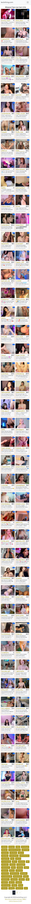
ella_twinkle (20, 76)
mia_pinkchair (20, 727)
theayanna (5, 299)
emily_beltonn (5, 727)
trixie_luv (19, 634)
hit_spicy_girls (20, 745)
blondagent (20, 429)
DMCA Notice (13, 901)
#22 (28, 861)
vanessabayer (20, 485)
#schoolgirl (25, 849)
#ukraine (4, 888)
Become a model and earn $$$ (15, 899)
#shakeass (14, 879)
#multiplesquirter (6, 876)
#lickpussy (19, 870)
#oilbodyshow (14, 855)
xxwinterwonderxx (20, 708)
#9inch (14, 861)
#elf (28, 879)
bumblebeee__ (5, 634)
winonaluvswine (5, 838)
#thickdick (5, 864)
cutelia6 (18, 281)
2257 (20, 901)
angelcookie (5, 169)
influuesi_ (4, 615)
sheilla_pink (5, 95)
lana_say (4, 336)
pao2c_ (3, 318)
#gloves (21, 852)
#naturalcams (5, 867)
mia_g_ (3, 355)
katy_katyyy (5, 597)
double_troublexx (5, 801)
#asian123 (4, 882)
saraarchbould (20, 467)
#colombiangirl (6, 861)
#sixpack (18, 882)
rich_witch (19, 838)
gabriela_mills (20, 541)
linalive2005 (5, 39)
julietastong (20, 374)
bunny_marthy (5, 20)
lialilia (3, 429)
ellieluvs (4, 151)
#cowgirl (11, 847)
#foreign (4, 849)
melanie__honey (20, 448)
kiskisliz (18, 652)
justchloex (4, 374)
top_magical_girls (5, 708)
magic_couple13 (20, 113)
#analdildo (24, 873)
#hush (20, 885)
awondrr (19, 95)
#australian (5, 852)
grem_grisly (20, 615)
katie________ (20, 151)
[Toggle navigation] (27, 2)
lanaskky (19, 578)
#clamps (11, 888)
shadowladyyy (5, 76)
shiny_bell (4, 690)
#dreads (12, 864)
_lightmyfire (20, 671)
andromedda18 (20, 820)
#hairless (20, 867)
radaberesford (20, 411)
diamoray (4, 764)
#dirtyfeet (21, 861)
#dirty (13, 867)
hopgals (4, 132)
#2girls (26, 867)
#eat (12, 858)
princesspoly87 (5, 578)
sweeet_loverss (20, 504)
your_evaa (19, 336)
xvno (17, 801)
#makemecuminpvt (14, 849)
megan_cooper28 (5, 560)
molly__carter (20, 783)
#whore (18, 858)
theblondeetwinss (5, 206)
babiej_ (3, 188)
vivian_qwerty (5, 58)
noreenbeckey (5, 113)
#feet (17, 847)
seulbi (18, 206)
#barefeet (5, 855)
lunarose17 (19, 244)
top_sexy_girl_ (5, 671)
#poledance (5, 879)
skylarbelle (5, 244)
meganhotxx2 (5, 467)
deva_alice (19, 20)
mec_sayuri (5, 411)
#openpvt (5, 870)
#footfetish (13, 852)
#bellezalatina (17, 876)
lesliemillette (20, 392)
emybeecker (5, 783)
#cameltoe (5, 873)
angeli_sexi (19, 597)
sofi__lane (4, 820)
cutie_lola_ (19, 690)
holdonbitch (5, 225)
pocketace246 (20, 318)
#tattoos (21, 879)
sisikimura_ (19, 522)
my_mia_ (19, 58)
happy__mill (20, 262)
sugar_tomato (20, 355)
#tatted (14, 885)
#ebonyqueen (6, 885)
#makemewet (14, 873)
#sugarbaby (5, 858)
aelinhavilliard (20, 188)
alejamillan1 (20, 225)
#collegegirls (20, 864)
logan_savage (5, 448)
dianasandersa (20, 560)
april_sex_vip (5, 281)
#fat (26, 888)
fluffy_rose (19, 132)
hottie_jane (5, 541)
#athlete (4, 847)
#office (26, 876)
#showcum (19, 888)
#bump (12, 870)
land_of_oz (19, 39)
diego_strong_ (20, 299)
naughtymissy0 (5, 522)
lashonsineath (5, 392)
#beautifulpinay (24, 855)
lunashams (5, 652)
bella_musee (5, 262)
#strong (12, 882)
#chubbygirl (25, 847)
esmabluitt (19, 764)
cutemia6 (4, 485)
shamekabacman (5, 504)
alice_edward (20, 169)
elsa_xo (3, 745)
